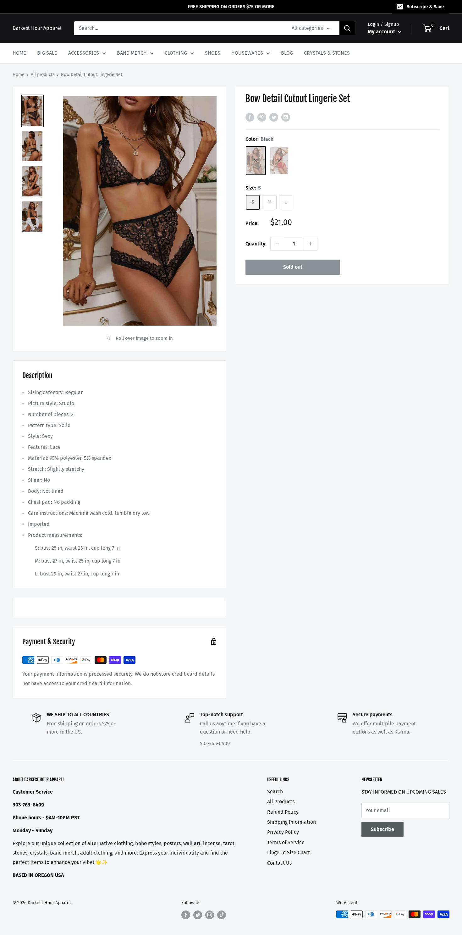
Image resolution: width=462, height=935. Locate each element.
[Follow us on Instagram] (209, 914)
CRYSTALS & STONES (327, 53)
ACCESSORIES (83, 53)
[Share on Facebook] (249, 117)
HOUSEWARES (247, 53)
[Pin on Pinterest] (261, 117)
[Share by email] (285, 117)
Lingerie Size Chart (288, 852)
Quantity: (256, 244)
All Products (280, 802)
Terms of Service (286, 842)
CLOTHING (176, 53)
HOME (19, 53)
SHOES (212, 53)
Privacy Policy (283, 832)
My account (382, 31)
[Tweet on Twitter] (273, 117)
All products (43, 74)
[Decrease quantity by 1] (277, 243)
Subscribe (382, 829)
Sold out (292, 267)
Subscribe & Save (425, 6)
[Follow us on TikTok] (221, 914)
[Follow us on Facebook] (185, 914)
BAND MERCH (132, 53)
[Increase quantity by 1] (310, 243)
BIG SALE (47, 53)
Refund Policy (283, 812)
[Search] (347, 28)
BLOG (287, 53)
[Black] (256, 160)
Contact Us (279, 863)
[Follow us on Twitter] (197, 914)
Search (275, 792)
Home (19, 74)
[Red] (279, 160)
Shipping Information (291, 822)
